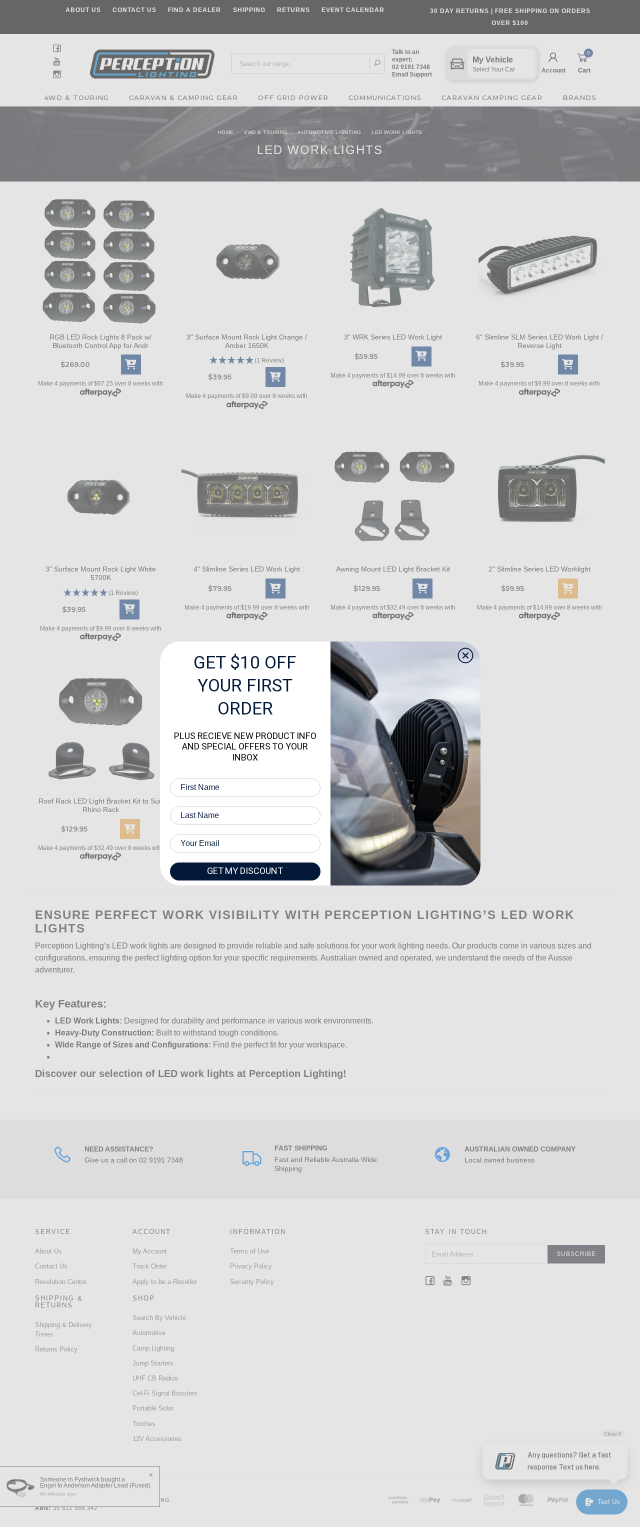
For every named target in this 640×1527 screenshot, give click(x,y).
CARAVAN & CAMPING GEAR (183, 98)
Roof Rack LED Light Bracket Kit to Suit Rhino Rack (100, 805)
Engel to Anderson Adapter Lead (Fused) (95, 1485)
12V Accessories (157, 1438)
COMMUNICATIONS (385, 98)
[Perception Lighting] (152, 60)
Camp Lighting (153, 1348)
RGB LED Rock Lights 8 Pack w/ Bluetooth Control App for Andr (101, 341)
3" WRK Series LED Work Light (393, 337)
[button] (247, 360)
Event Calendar (353, 10)
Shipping (249, 10)
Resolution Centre (60, 1282)
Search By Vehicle (159, 1318)
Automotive (149, 1332)
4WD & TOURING (76, 98)
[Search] (377, 64)
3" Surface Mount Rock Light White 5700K (101, 573)
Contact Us (134, 10)
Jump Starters (153, 1363)
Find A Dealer (194, 10)
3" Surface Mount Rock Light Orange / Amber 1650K (246, 341)
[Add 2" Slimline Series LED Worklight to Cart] (568, 588)
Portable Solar (153, 1408)
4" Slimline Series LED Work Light (247, 569)
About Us (83, 10)
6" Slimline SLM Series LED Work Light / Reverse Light (539, 341)
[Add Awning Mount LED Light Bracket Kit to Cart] (422, 588)
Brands (579, 98)
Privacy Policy (251, 1266)
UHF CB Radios (155, 1378)
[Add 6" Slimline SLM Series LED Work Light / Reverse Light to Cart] (568, 364)
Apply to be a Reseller (164, 1282)
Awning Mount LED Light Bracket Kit (393, 569)
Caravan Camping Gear (492, 98)
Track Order (149, 1266)
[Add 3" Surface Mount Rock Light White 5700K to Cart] (130, 610)
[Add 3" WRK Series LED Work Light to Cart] (422, 356)
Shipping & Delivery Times (63, 1329)
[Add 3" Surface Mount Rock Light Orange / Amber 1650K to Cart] (276, 377)
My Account (149, 1251)
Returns (293, 10)
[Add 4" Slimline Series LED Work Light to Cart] (276, 588)
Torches (144, 1424)
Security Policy (252, 1282)
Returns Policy (56, 1349)
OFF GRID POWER (293, 98)
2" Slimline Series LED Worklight (539, 569)
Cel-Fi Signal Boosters (165, 1393)
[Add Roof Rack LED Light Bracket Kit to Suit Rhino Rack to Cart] (130, 829)
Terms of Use (249, 1251)
